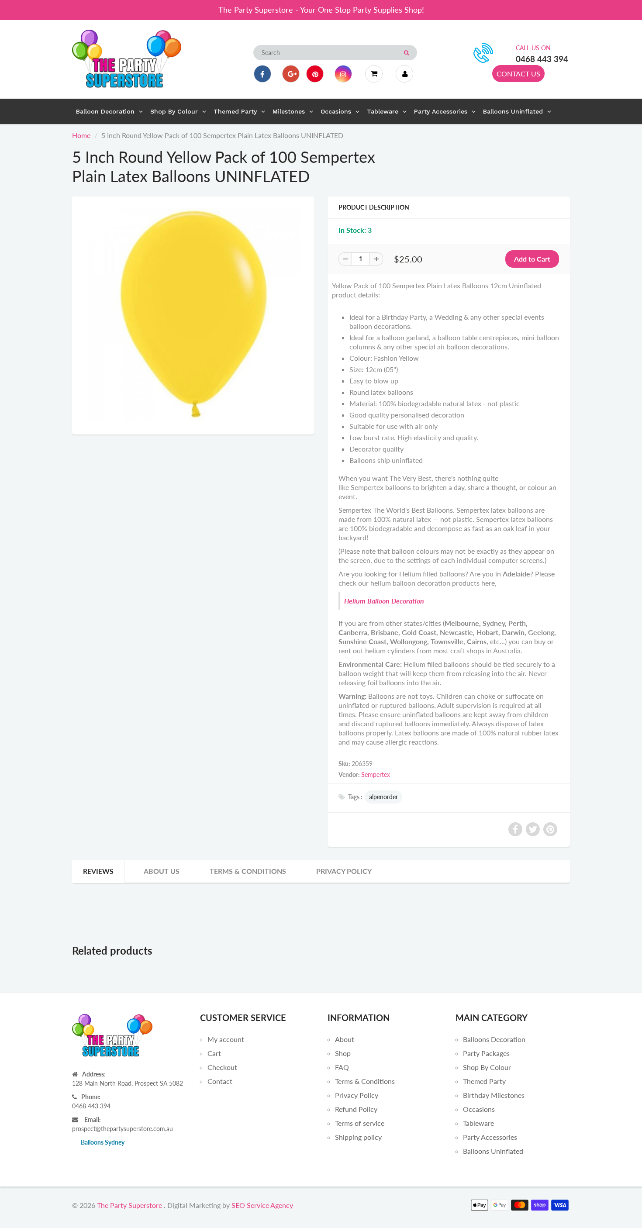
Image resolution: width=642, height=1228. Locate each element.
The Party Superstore (129, 1205)
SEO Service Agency (262, 1205)
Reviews (98, 871)
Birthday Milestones (494, 1095)
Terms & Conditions (248, 871)
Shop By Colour (487, 1067)
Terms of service (359, 1123)
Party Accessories (490, 1137)
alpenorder (383, 796)
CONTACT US (518, 73)
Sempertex (375, 774)
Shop (343, 1053)
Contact (219, 1081)
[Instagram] (343, 74)
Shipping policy (358, 1137)
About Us (161, 871)
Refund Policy (356, 1109)
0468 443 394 (542, 59)
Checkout (222, 1067)
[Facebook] (262, 74)
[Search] (406, 53)
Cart (214, 1053)
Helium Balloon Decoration (384, 601)
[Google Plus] (291, 74)
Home (81, 135)
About (344, 1039)
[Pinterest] (315, 74)
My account (225, 1039)
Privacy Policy (344, 871)
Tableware (478, 1123)
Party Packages (486, 1053)
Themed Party (484, 1081)
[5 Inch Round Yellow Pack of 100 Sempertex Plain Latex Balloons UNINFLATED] (193, 314)
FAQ (342, 1067)
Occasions (479, 1109)
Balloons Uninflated (493, 1151)
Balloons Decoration (494, 1039)
